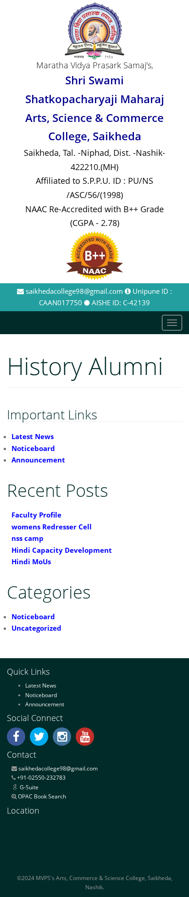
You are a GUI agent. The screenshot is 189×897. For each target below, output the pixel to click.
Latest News (32, 436)
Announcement (38, 459)
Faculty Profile (36, 514)
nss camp (27, 538)
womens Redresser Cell (51, 526)
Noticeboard (33, 448)
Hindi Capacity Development (61, 550)
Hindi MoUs (31, 561)
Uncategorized (36, 628)
